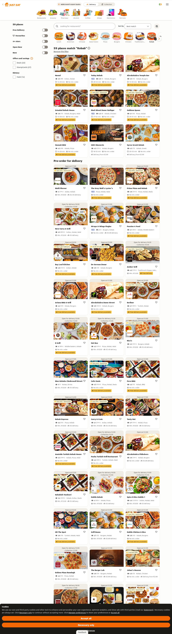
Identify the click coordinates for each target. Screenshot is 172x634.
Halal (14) (21, 77)
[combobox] (86, 26)
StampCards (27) (24, 67)
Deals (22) (21, 63)
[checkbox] (59, 37)
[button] (11, 4)
